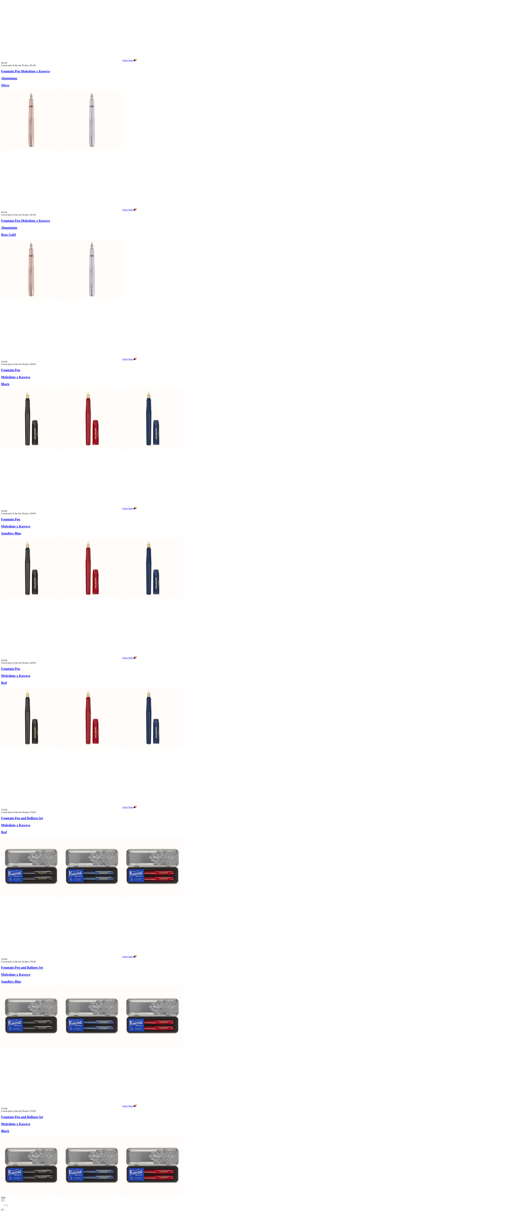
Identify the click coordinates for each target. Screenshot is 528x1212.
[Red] (92, 448)
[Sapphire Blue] (152, 448)
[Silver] (92, 149)
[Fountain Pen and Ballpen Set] (61, 807)
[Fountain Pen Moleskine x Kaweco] (61, 60)
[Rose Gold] (31, 149)
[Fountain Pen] (61, 359)
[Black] (31, 448)
